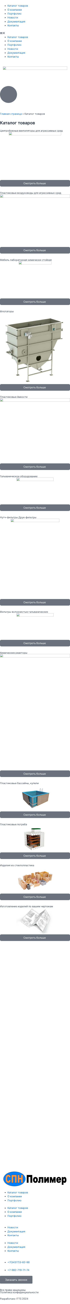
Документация (16, 21)
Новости (12, 17)
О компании (14, 9)
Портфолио (14, 13)
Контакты (13, 25)
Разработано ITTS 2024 (14, 1298)
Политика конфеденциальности (19, 1292)
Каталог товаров (17, 5)
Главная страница (11, 113)
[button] (35, 33)
